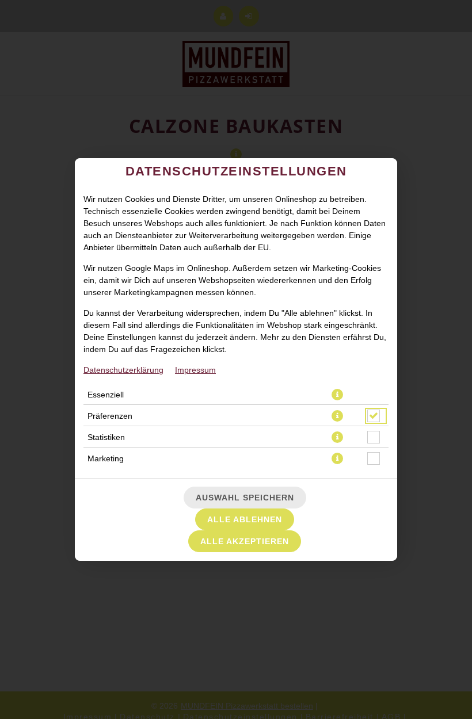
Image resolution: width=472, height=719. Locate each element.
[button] (337, 394)
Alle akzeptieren (244, 541)
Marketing (105, 458)
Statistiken (106, 437)
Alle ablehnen (244, 519)
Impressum (195, 369)
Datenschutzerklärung (123, 369)
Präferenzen (109, 415)
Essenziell (105, 394)
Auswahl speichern (245, 497)
